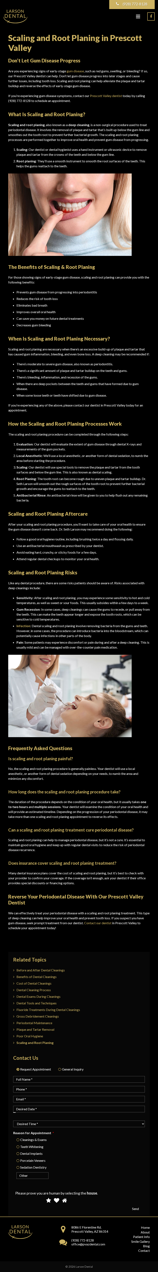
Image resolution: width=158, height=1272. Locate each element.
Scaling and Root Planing (34, 1043)
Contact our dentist (98, 923)
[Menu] (138, 16)
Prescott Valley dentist (106, 96)
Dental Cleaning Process (33, 990)
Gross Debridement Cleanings (37, 1016)
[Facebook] (151, 16)
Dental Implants (31, 1153)
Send (135, 1209)
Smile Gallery (140, 1241)
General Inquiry (73, 1069)
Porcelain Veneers (32, 1160)
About (145, 1232)
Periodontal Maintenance (34, 1023)
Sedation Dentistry (33, 1167)
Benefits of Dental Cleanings (36, 977)
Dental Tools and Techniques (36, 1003)
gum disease (75, 71)
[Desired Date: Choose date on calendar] (14, 1112)
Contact (144, 1250)
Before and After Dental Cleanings (40, 970)
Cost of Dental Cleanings (33, 983)
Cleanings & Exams (33, 1140)
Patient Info (141, 1237)
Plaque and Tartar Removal (35, 1029)
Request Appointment (35, 1069)
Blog (146, 1246)
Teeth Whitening (31, 1147)
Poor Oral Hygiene (29, 1036)
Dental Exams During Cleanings (38, 996)
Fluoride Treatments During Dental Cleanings (48, 1010)
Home (145, 1227)
